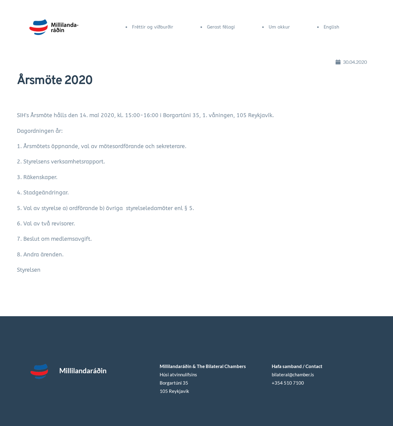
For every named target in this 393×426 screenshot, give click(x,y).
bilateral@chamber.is (293, 374)
